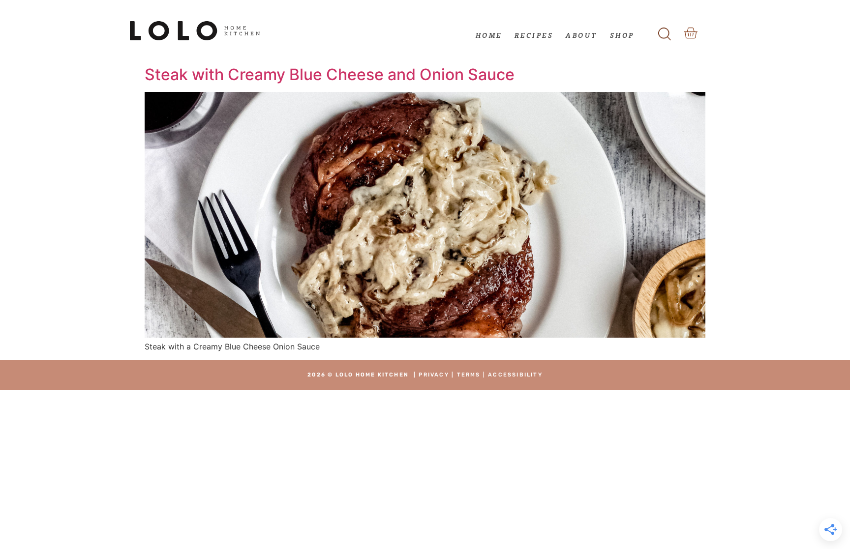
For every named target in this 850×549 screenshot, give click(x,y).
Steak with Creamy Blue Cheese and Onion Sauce (330, 74)
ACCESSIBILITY (515, 375)
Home (489, 35)
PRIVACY (434, 375)
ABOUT (582, 35)
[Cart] (690, 33)
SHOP (622, 35)
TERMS (469, 375)
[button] (664, 31)
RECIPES (534, 35)
